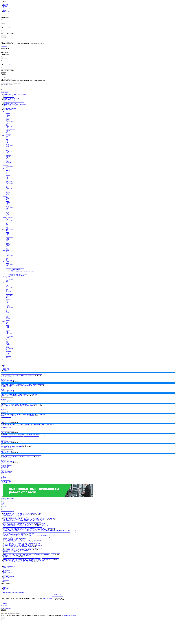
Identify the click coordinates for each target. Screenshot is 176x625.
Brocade (8, 173)
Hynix (7, 239)
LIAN (7, 212)
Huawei (7, 147)
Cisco (7, 114)
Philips (7, 346)
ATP (7, 230)
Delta (7, 178)
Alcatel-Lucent (9, 294)
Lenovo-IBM (9, 126)
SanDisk (8, 157)
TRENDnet (8, 318)
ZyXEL (7, 320)
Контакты (5, 6)
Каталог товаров (5, 91)
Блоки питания (15, 98)
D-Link (7, 301)
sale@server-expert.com (6, 83)
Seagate (7, 158)
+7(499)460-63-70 (5, 48)
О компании (6, 3)
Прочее (10, 109)
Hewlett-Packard (9, 121)
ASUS (7, 171)
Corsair (7, 233)
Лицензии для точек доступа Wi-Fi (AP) (18, 274)
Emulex (7, 119)
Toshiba (7, 161)
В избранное (3, 381)
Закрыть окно (4, 44)
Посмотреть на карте (47, 598)
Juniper (7, 266)
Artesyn (7, 170)
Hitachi (7, 146)
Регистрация (6, 11)
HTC (7, 338)
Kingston (8, 242)
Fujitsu (7, 120)
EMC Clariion (9, 118)
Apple (7, 136)
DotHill (7, 140)
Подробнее (3, 379)
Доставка (5, 4)
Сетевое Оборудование (21, 104)
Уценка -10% (6, 370)
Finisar (7, 305)
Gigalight (8, 306)
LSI (7, 127)
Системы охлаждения (20, 107)
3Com (7, 197)
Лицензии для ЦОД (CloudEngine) (17, 275)
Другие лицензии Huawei (15, 269)
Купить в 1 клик (4, 380)
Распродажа (6, 368)
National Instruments (10, 129)
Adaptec (8, 113)
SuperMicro (8, 291)
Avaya (7, 172)
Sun (7, 132)
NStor (7, 343)
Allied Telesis (9, 295)
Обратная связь (4, 605)
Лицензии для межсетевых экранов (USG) (19, 273)
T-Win (7, 352)
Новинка (5, 365)
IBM (7, 124)
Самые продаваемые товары (7, 511)
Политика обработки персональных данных (13, 7)
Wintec (7, 249)
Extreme (8, 304)
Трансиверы (13, 108)
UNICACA (8, 134)
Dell (7, 116)
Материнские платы (19, 100)
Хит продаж (6, 366)
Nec (7, 224)
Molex (7, 214)
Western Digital (9, 162)
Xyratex (8, 163)
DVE (7, 141)
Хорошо (2, 617)
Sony (7, 167)
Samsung (8, 245)
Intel (7, 125)
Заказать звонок (4, 13)
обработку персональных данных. (17, 27)
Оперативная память (19, 102)
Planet (7, 317)
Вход (4, 10)
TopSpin (8, 353)
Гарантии (5, 5)
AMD (7, 251)
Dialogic (8, 332)
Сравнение (11, 380)
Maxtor (7, 153)
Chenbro (8, 175)
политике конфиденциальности (68, 615)
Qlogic (7, 131)
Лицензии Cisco (12, 270)
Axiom (7, 297)
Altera (7, 323)
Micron (7, 243)
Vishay (7, 357)
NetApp (8, 130)
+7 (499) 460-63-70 (56, 594)
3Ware (7, 198)
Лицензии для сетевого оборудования (15, 268)
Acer (7, 322)
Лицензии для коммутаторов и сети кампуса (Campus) (21, 271)
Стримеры (12, 97)
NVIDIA (8, 344)
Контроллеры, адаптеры (21, 94)
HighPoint (8, 122)
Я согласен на (13, 27)
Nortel (7, 316)
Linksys (7, 313)
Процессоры (13, 103)
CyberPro (8, 115)
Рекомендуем (6, 369)
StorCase (8, 192)
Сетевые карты (15, 105)
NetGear (8, 315)
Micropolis (8, 155)
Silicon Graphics (9, 348)
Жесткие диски (15, 95)
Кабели (10, 99)
